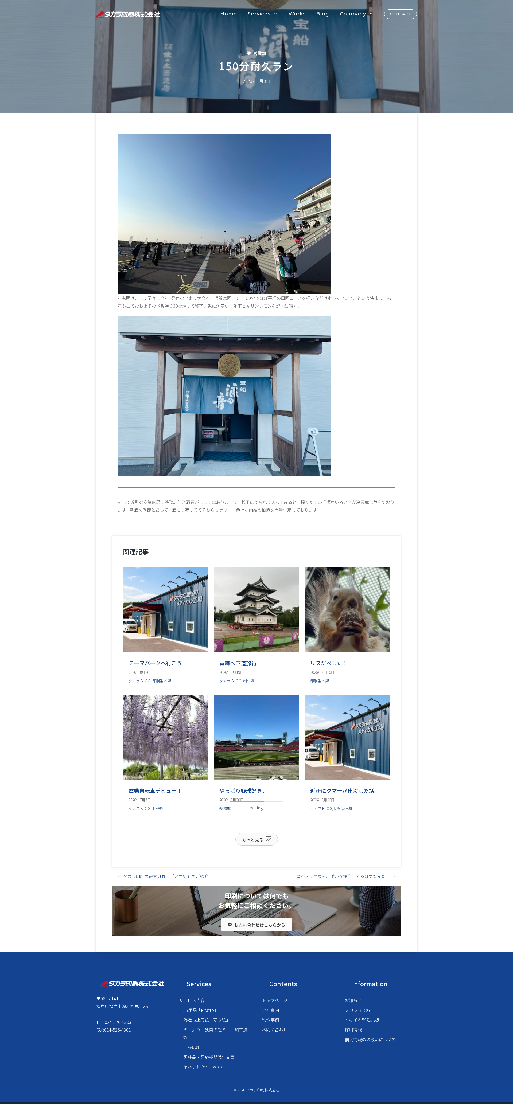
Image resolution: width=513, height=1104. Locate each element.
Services (259, 14)
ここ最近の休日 (147, 918)
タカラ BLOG (139, 680)
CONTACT (400, 14)
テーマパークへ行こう (155, 663)
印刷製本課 (161, 680)
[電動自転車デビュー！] (165, 778)
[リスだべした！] (347, 650)
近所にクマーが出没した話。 (345, 790)
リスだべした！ (329, 663)
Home (228, 14)
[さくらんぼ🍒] (256, 905)
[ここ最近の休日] (165, 905)
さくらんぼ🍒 (236, 918)
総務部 (225, 808)
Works (297, 14)
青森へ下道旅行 (238, 663)
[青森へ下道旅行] (256, 650)
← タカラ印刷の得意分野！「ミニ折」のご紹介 (163, 1025)
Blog (322, 14)
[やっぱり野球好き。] (256, 778)
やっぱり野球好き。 (243, 790)
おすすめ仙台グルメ (334, 939)
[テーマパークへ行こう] (165, 650)
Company (353, 14)
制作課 (248, 680)
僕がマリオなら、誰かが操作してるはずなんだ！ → (345, 1025)
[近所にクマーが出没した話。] (347, 778)
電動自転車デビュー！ (155, 790)
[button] (256, 988)
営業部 (259, 53)
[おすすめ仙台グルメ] (347, 926)
